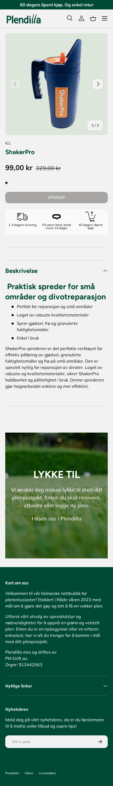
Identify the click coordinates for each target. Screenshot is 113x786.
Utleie (29, 773)
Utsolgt (56, 197)
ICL (8, 143)
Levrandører (47, 773)
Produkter (12, 773)
